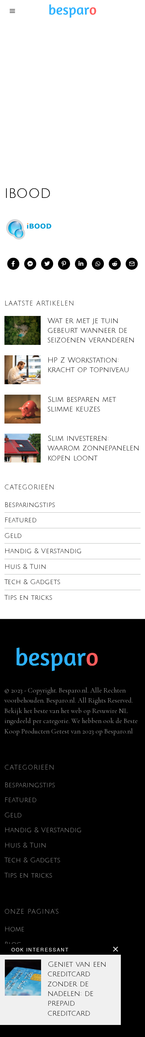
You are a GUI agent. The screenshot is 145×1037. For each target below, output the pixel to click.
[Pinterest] (64, 264)
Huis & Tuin (25, 566)
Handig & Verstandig (43, 551)
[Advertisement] (72, 98)
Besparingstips (29, 505)
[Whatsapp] (98, 264)
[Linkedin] (81, 264)
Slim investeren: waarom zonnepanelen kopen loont (93, 448)
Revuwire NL (110, 711)
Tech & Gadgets (32, 582)
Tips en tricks (28, 597)
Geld (13, 536)
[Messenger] (30, 264)
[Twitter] (47, 264)
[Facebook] (13, 264)
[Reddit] (115, 264)
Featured (20, 520)
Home (14, 929)
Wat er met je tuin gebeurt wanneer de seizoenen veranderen (91, 330)
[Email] (132, 264)
